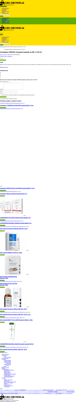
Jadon (16, 391)
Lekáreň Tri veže (3, 60)
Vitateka (65, 393)
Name (1, 91)
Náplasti (5, 383)
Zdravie (3, 12)
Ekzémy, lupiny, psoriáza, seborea (10, 381)
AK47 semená (6, 371)
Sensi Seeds (14, 393)
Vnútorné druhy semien (8, 376)
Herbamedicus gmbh (11, 391)
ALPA (1, 390)
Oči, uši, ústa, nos (7, 384)
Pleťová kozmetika (7, 361)
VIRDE (63, 393)
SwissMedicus (47, 393)
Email (1, 93)
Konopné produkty (5, 358)
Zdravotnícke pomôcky (8, 385)
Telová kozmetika (7, 362)
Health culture (71, 390)
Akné (5, 378)
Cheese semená (7, 373)
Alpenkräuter (3, 390)
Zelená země (69, 393)
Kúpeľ (5, 366)
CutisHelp (45, 390)
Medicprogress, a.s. (37, 391)
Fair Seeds (58, 390)
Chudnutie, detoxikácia (8, 379)
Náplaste (3, 368)
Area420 (10, 390)
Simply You (27, 393)
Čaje (5, 356)
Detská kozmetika (7, 360)
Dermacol (50, 390)
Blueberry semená (7, 372)
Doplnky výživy (7, 380)
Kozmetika (4, 10)
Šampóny (8, 365)
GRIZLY (68, 390)
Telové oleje (8, 363)
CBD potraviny (4, 9)
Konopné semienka (7, 357)
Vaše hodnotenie (3, 81)
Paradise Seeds (53, 392)
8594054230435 (5, 67)
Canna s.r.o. (27, 390)
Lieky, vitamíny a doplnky (8, 382)
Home (1, 46)
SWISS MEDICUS (53, 393)
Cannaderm (16, 390)
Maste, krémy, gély (5, 11)
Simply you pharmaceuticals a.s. (34, 393)
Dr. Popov (54, 390)
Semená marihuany (5, 13)
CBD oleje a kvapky (5, 8)
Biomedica (12, 390)
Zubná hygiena (6, 386)
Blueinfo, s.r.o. (9, 400)
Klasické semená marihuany (9, 370)
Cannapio (23, 390)
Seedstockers (7, 393)
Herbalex (1, 391)
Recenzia (1, 89)
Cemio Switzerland (35, 390)
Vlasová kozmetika (7, 364)
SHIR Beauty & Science (21, 393)
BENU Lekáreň (2, 219)
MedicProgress (31, 391)
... (2, 23)
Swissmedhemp (42, 393)
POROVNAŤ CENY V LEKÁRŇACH (6, 56)
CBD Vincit (31, 390)
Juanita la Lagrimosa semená (9, 375)
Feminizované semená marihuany (10, 374)
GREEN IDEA (64, 390)
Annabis (7, 390)
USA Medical (2, 230)
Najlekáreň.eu (2, 195)
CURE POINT (40, 390)
